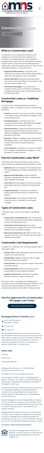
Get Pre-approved (12, 34)
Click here (4, 374)
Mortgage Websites (15, 435)
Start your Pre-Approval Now (22, 306)
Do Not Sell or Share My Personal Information (16, 424)
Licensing (4, 354)
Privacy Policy (6, 358)
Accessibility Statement (9, 362)
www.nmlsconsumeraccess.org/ (13, 370)
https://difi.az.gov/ (21, 394)
